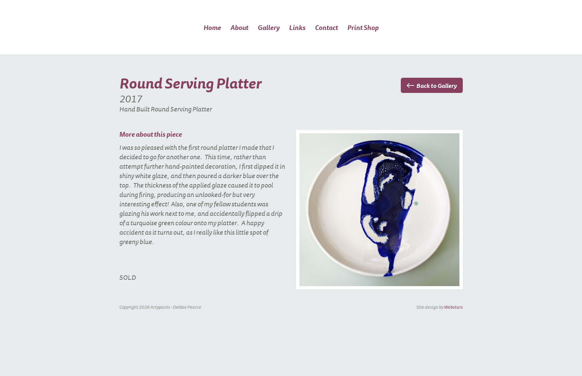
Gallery (269, 28)
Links (297, 28)
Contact (326, 28)
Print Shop (363, 28)
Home (212, 28)
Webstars (453, 307)
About (239, 28)
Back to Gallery (436, 85)
